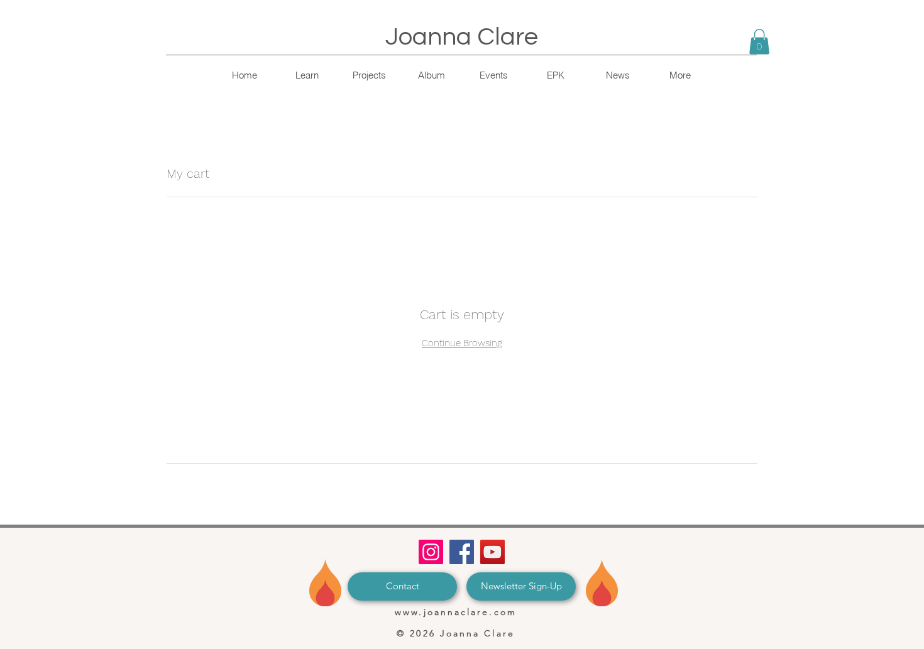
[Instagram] (431, 552)
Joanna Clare (461, 37)
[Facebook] (461, 552)
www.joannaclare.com (456, 612)
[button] (759, 42)
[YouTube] (492, 552)
